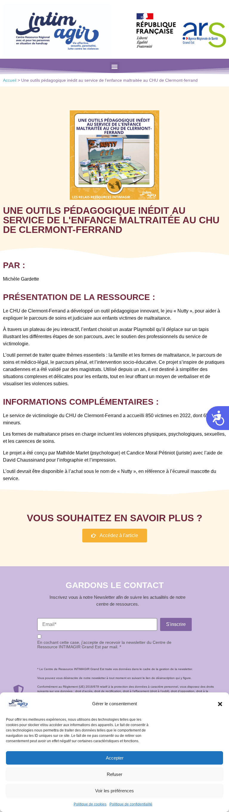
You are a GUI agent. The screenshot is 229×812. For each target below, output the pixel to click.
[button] (220, 704)
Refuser (114, 774)
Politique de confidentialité (130, 804)
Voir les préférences (114, 790)
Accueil (9, 80)
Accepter (114, 757)
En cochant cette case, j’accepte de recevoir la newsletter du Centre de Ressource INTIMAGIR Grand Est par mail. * (104, 644)
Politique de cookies (90, 804)
